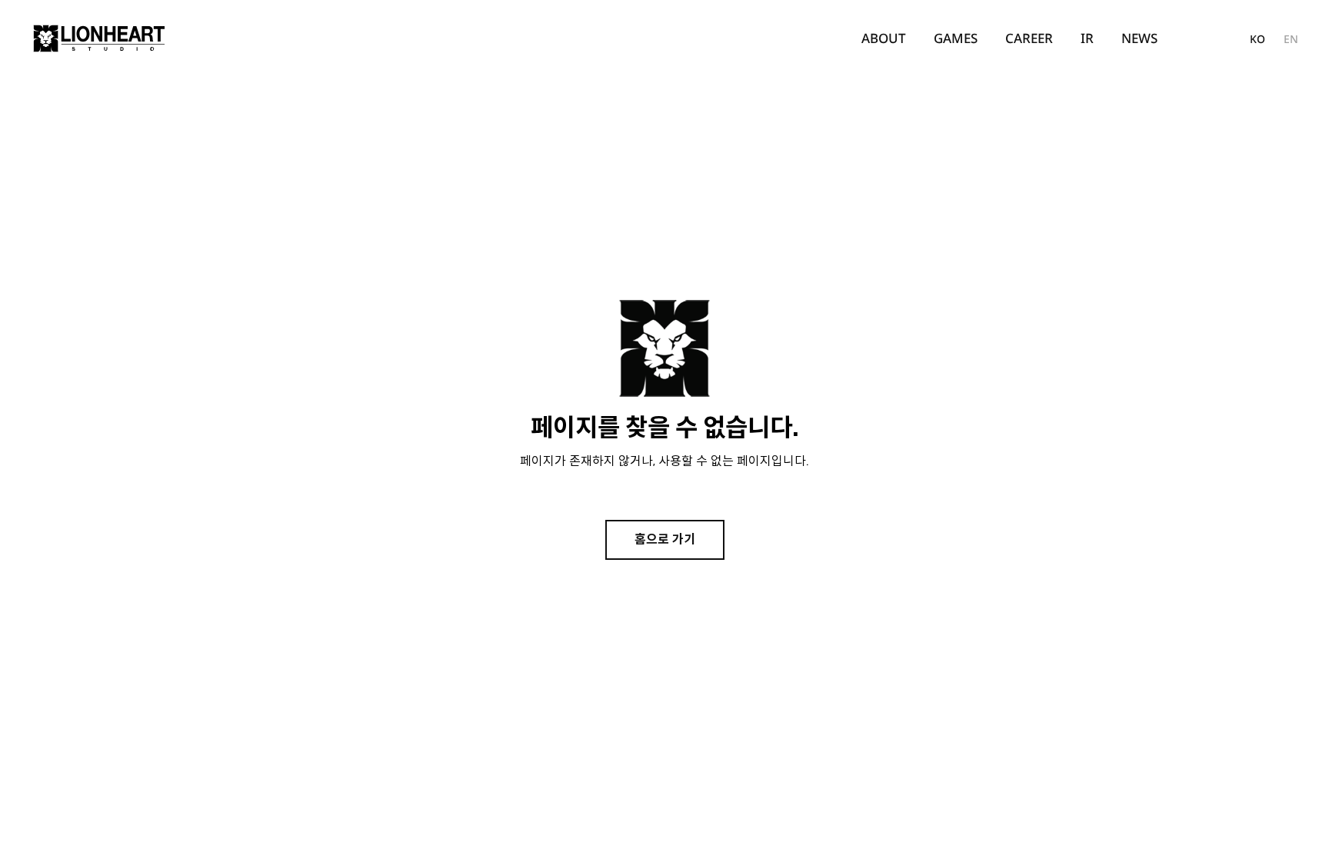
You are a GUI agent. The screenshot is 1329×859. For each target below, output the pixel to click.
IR (1087, 38)
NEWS (1139, 38)
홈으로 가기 (665, 539)
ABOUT (883, 38)
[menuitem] (883, 38)
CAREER (1029, 38)
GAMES (956, 38)
